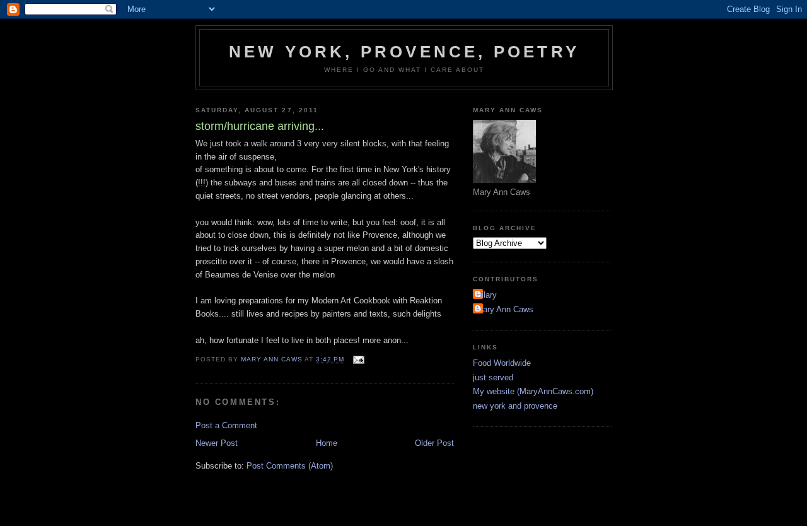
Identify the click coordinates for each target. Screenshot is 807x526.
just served (493, 377)
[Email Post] (358, 359)
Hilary (486, 295)
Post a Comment (226, 425)
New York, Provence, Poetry (404, 51)
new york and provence (515, 406)
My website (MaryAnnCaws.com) (533, 391)
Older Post (434, 443)
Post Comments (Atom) (290, 465)
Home (326, 443)
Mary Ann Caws (504, 309)
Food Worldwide (502, 363)
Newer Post (216, 443)
